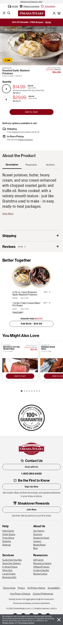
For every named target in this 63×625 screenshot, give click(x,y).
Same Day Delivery (11, 563)
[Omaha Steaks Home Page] (31, 13)
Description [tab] (12, 164)
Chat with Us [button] (31, 467)
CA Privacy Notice (36, 588)
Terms (48, 22)
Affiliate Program (41, 567)
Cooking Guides (41, 570)
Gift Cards (38, 560)
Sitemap (6, 544)
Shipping (6, 541)
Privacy (21, 588)
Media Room (39, 544)
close (59, 620)
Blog (35, 548)
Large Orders (9, 573)
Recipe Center (40, 573)
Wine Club (7, 570)
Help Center (8, 531)
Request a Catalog (42, 563)
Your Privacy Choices (20, 593)
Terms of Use (9, 588)
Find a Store (8, 537)
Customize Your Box (12, 560)
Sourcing (37, 534)
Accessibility (54, 588)
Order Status (8, 534)
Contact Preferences (43, 593)
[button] (48, 6)
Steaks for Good (41, 537)
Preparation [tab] (31, 164)
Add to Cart (31, 112)
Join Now (31, 509)
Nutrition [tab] (50, 164)
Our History (39, 531)
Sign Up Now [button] (31, 486)
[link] (31, 2)
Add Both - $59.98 (31, 323)
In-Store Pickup (9, 567)
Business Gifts (9, 577)
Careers (37, 541)
